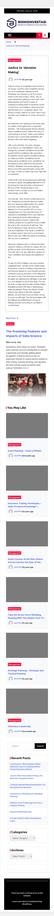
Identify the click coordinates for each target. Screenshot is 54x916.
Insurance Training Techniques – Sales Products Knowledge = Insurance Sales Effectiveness (24, 505)
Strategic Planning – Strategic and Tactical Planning (25, 672)
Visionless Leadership (19, 726)
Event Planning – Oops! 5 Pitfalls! (24, 451)
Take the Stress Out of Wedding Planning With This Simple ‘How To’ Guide (26, 617)
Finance (10, 324)
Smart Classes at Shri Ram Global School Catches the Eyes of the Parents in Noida (25, 561)
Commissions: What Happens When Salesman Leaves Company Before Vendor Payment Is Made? (25, 766)
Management (15, 60)
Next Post (11, 318)
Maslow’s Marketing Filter (21, 812)
